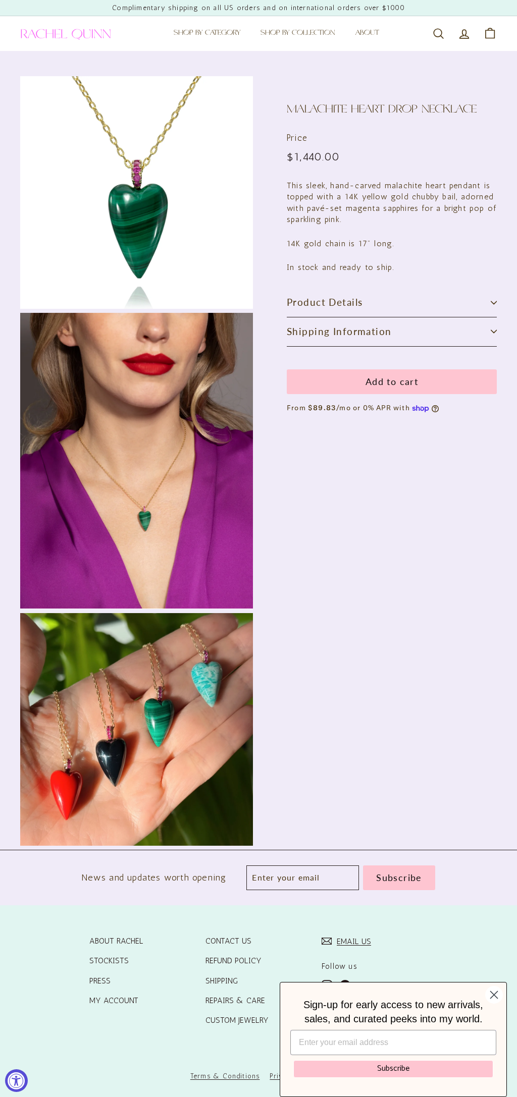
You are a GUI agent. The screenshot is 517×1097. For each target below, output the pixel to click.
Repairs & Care (235, 1000)
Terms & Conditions (225, 1076)
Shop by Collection (298, 33)
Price (297, 138)
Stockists (109, 960)
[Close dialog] (494, 995)
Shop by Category (207, 33)
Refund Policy (233, 960)
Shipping (221, 980)
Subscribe (393, 1068)
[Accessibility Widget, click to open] (16, 1080)
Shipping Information (339, 331)
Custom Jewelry (237, 1020)
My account (113, 1000)
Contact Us (228, 941)
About (367, 33)
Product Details (325, 302)
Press (100, 980)
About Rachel (116, 941)
